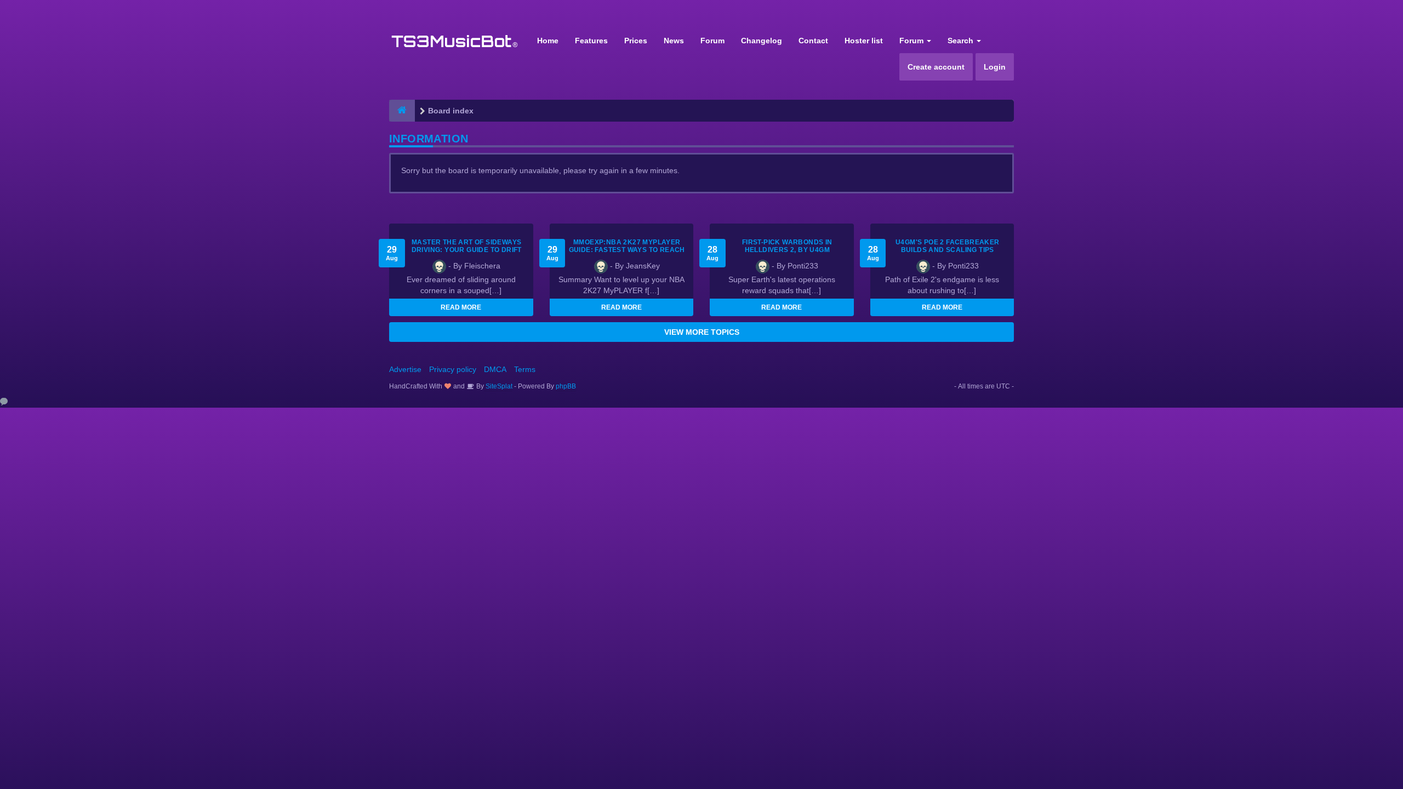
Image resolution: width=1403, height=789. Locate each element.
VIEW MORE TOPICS (701, 332)
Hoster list (864, 40)
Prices (635, 40)
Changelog (761, 40)
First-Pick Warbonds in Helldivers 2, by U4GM (787, 246)
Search (962, 40)
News (674, 40)
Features (591, 40)
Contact (813, 40)
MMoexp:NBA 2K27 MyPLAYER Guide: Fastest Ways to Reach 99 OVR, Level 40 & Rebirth (627, 249)
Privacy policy (452, 369)
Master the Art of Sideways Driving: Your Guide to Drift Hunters (467, 249)
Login (995, 66)
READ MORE (461, 307)
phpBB (566, 386)
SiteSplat (498, 386)
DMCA (495, 369)
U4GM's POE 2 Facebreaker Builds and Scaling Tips (948, 246)
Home (547, 40)
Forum (712, 40)
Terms (524, 369)
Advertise (405, 369)
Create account (936, 66)
